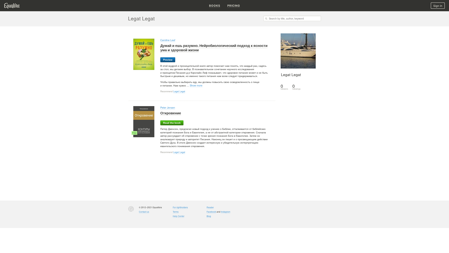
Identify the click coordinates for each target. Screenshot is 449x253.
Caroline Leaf (167, 40)
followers (284, 87)
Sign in (437, 6)
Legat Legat (179, 91)
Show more (196, 85)
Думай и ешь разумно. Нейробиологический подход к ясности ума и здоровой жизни (213, 47)
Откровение (170, 113)
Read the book (172, 122)
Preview (167, 59)
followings (296, 87)
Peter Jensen (167, 107)
